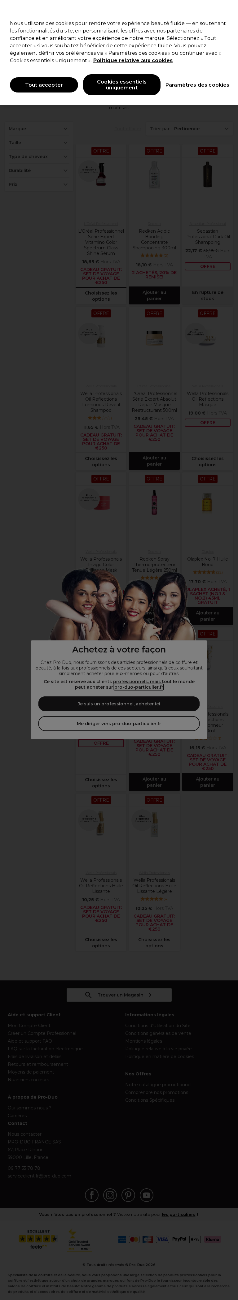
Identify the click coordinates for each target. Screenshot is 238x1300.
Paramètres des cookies (191, 85)
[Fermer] (228, 10)
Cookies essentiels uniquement (122, 85)
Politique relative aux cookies (133, 60)
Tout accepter (44, 85)
